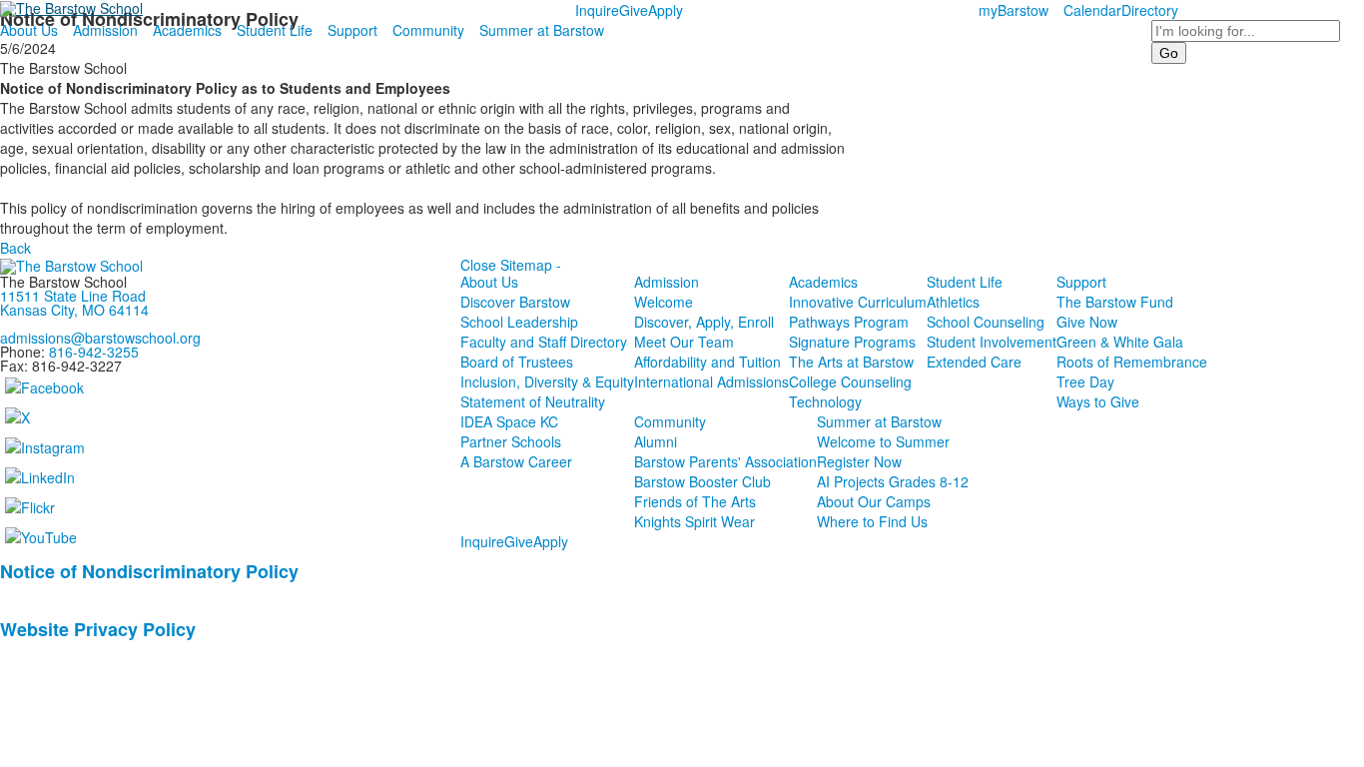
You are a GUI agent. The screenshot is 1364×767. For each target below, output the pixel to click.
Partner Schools (510, 441)
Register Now (859, 461)
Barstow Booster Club (702, 481)
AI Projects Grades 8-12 (893, 481)
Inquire (597, 10)
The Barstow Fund (1114, 302)
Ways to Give (1097, 401)
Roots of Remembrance (1131, 362)
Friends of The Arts (695, 501)
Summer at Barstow (541, 30)
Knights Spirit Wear (694, 521)
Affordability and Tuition (707, 362)
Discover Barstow (515, 302)
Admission (105, 30)
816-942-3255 (94, 352)
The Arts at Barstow (851, 362)
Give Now (1086, 322)
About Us (29, 30)
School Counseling (985, 322)
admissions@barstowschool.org (100, 338)
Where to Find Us (872, 521)
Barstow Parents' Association (725, 461)
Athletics (953, 302)
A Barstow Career (516, 461)
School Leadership (519, 322)
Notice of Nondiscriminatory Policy (149, 571)
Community (428, 30)
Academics (187, 30)
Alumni (655, 441)
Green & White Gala (1119, 342)
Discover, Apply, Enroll (704, 322)
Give (633, 10)
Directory (1149, 10)
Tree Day (1085, 381)
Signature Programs (852, 342)
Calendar (1092, 10)
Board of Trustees (516, 362)
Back (15, 248)
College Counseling (850, 381)
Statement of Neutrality (532, 401)
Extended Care (974, 362)
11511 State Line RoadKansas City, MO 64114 (74, 303)
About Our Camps (874, 501)
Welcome (663, 302)
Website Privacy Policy (98, 629)
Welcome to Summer (883, 441)
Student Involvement (991, 342)
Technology (825, 401)
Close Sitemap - (510, 265)
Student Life (275, 30)
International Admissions (711, 381)
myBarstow (1013, 10)
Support (352, 30)
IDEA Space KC (509, 421)
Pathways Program (849, 322)
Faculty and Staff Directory (543, 342)
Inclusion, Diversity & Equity (547, 381)
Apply (665, 10)
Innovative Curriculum (858, 302)
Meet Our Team (684, 342)
